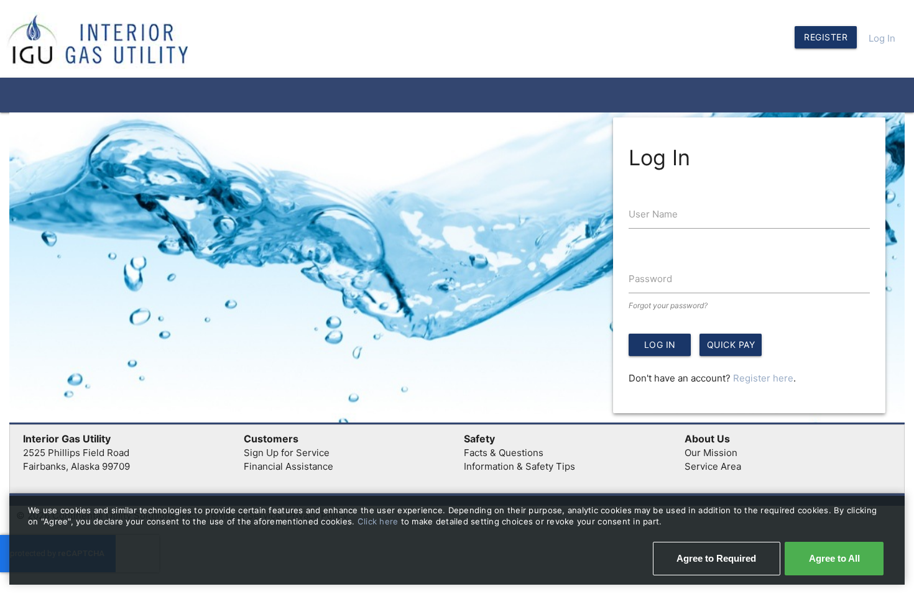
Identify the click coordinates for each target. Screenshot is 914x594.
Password (650, 279)
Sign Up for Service (287, 453)
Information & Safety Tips (519, 466)
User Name (653, 214)
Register (825, 37)
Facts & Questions (503, 453)
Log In (882, 38)
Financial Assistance (288, 466)
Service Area (713, 466)
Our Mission (711, 453)
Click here (379, 521)
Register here (763, 378)
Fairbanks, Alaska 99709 (76, 466)
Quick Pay (731, 344)
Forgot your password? (668, 305)
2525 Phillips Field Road (76, 453)
